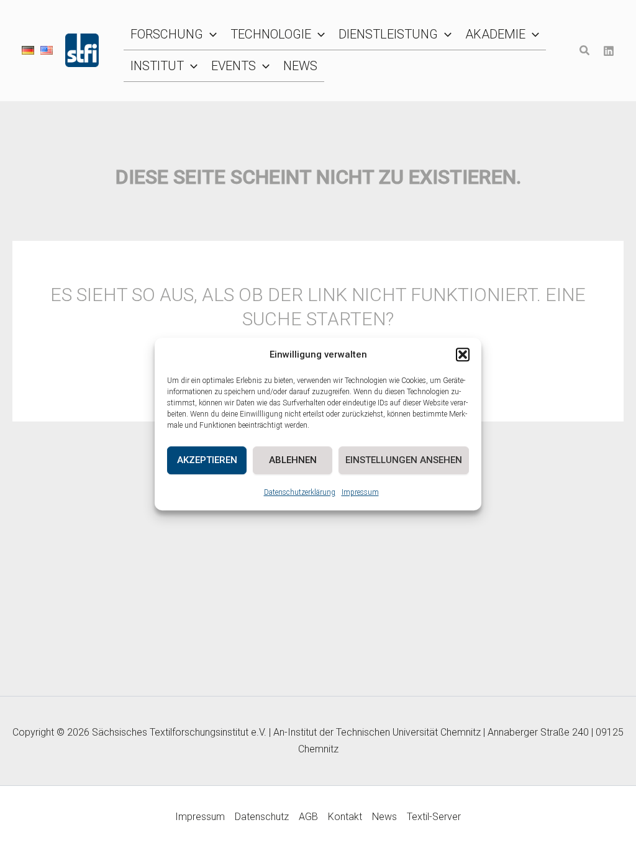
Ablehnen (293, 460)
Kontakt (345, 817)
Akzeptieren (207, 460)
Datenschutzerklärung (299, 492)
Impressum (360, 492)
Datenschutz (262, 817)
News (384, 817)
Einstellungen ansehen (403, 460)
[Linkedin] (608, 50)
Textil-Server (434, 817)
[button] (463, 355)
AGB (308, 817)
